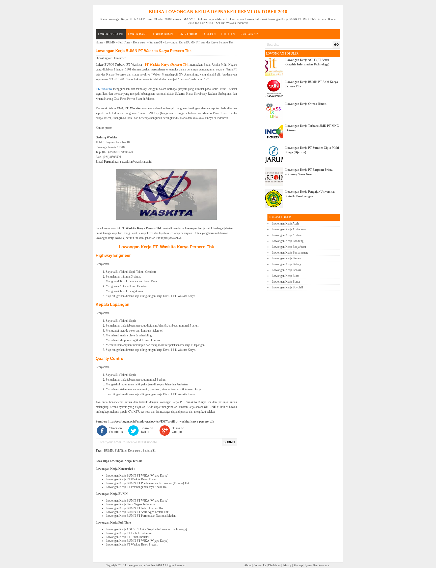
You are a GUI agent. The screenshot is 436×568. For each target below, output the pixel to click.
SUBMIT (229, 442)
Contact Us (260, 565)
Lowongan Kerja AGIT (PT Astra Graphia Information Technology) (146, 529)
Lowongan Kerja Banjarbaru (289, 247)
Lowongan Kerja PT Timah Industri (127, 537)
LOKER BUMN (163, 34)
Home (99, 42)
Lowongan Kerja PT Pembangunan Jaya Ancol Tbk (136, 487)
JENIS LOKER (187, 34)
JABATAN (209, 34)
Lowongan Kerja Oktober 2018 (143, 565)
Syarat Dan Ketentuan (317, 565)
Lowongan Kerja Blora (285, 276)
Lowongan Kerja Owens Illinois (305, 104)
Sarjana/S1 (155, 42)
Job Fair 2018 (250, 34)
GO (336, 44)
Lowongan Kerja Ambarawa (289, 229)
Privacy (287, 565)
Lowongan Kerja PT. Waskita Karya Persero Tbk (166, 246)
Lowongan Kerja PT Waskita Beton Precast (131, 479)
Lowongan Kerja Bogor (286, 281)
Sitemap (298, 565)
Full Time (124, 42)
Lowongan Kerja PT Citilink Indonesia (129, 533)
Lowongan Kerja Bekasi (286, 270)
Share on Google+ (178, 430)
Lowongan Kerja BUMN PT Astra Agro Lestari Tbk (137, 512)
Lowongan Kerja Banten (286, 258)
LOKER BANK (138, 34)
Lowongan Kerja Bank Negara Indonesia (130, 504)
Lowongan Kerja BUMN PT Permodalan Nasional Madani (141, 515)
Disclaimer (274, 565)
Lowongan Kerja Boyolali (287, 287)
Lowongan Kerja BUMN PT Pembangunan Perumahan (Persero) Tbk (147, 483)
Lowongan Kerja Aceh (285, 223)
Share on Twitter (147, 430)
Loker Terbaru (110, 34)
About (248, 565)
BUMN (110, 42)
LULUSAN (228, 34)
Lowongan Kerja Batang (286, 264)
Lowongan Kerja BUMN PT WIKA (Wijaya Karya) (137, 475)
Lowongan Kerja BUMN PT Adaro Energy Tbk (134, 508)
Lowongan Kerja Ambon (287, 235)
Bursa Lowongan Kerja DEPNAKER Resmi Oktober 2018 (218, 11)
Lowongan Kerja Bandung (288, 241)
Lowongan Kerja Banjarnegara (290, 252)
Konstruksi (139, 42)
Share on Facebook (116, 430)
